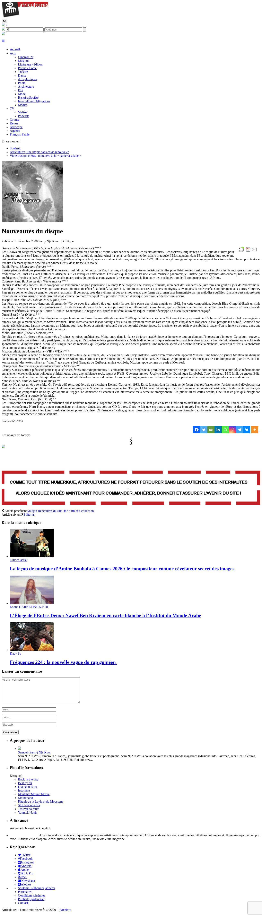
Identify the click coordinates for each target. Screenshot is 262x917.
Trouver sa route (28, 809)
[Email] (211, 429)
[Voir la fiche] (19, 748)
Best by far (25, 783)
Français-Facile (19, 134)
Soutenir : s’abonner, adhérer (36, 888)
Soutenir (15, 148)
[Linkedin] (218, 429)
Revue (14, 123)
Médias (22, 105)
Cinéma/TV (25, 57)
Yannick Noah (27, 812)
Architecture (26, 86)
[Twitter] (203, 429)
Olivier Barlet (18, 560)
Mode (22, 94)
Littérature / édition (30, 64)
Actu (13, 53)
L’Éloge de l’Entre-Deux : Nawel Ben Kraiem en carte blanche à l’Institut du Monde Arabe (105, 615)
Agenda (15, 130)
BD (20, 90)
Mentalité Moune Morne (34, 794)
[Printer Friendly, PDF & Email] (248, 251)
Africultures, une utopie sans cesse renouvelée (39, 152)
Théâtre (23, 71)
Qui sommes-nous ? (23, 835)
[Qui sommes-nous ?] (3, 34)
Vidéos (22, 112)
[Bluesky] (246, 429)
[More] (255, 429)
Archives (65, 909)
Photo (22, 83)
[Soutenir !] (131, 488)
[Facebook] (196, 429)
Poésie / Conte (27, 68)
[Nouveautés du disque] (32, 221)
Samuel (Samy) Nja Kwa (34, 752)
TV (12, 108)
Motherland (25, 798)
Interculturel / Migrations (34, 101)
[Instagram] (232, 429)
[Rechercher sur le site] (4, 21)
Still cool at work (29, 805)
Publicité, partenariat (31, 899)
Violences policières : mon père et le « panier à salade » (45, 155)
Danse (22, 75)
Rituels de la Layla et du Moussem (40, 801)
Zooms (14, 119)
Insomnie (24, 790)
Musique (23, 60)
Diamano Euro (27, 786)
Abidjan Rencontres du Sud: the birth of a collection (60, 511)
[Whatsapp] (225, 429)
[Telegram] (239, 429)
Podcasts (23, 116)
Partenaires (25, 891)
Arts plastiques (27, 79)
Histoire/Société (28, 97)
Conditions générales (31, 895)
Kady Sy (15, 653)
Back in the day (28, 779)
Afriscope (16, 127)
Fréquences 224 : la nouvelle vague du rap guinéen (63, 662)
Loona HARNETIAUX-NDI (29, 607)
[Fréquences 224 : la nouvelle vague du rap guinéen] (32, 650)
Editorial (29, 514)
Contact (23, 903)
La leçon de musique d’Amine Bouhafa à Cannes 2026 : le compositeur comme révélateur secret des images (122, 568)
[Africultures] (25, 17)
